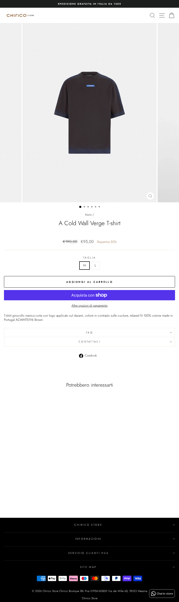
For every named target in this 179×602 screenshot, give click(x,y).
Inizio (88, 214)
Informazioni (88, 539)
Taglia (89, 257)
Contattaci (89, 341)
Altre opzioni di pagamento (90, 306)
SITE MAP (88, 567)
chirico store (88, 525)
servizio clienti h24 (88, 553)
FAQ (89, 332)
